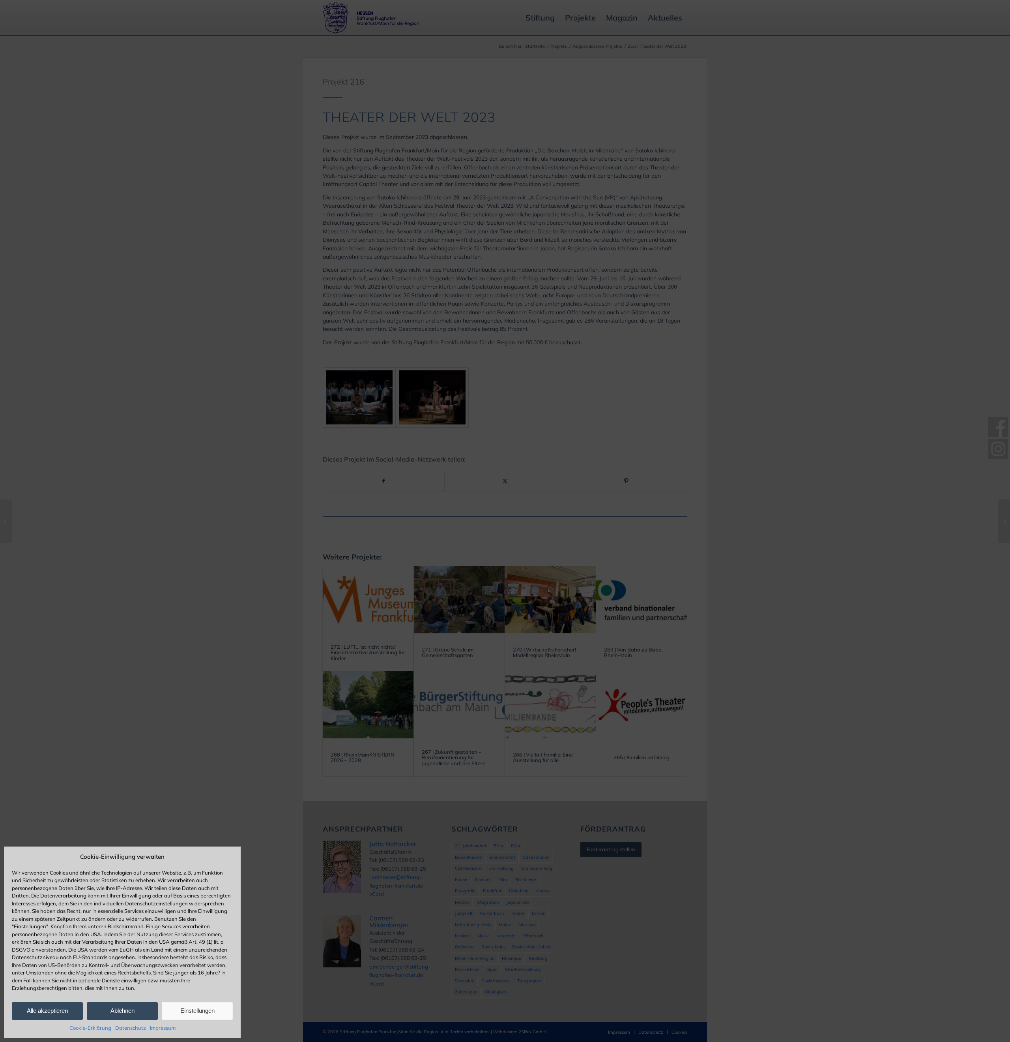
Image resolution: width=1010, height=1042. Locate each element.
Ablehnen (122, 1010)
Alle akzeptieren (47, 1010)
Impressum (163, 1028)
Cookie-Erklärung (90, 1028)
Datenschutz (130, 1028)
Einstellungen (197, 1010)
